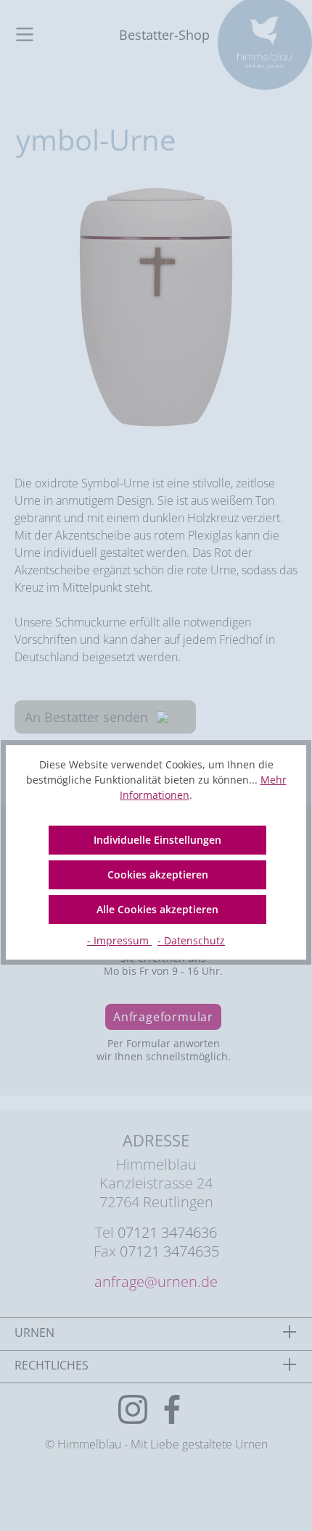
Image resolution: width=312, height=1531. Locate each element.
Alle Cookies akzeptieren (157, 909)
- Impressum (119, 940)
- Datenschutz (191, 940)
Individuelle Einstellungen (157, 840)
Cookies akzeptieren (157, 874)
